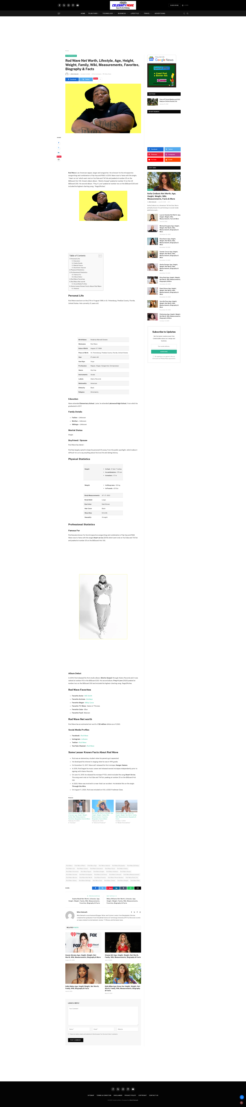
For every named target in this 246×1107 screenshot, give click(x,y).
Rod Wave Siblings (85, 880)
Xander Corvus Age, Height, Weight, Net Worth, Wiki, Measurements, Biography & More (169, 254)
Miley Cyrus (89, 703)
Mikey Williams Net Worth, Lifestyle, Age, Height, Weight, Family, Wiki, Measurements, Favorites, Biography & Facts (122, 901)
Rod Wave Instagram (86, 874)
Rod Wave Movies (71, 877)
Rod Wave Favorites (78, 279)
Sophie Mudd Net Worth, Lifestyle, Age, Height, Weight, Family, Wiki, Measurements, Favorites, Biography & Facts (84, 901)
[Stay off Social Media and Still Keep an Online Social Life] (152, 102)
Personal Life (75, 259)
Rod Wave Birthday (133, 865)
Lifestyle (135, 13)
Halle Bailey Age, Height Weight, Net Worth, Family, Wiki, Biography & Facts (82, 987)
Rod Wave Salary (71, 880)
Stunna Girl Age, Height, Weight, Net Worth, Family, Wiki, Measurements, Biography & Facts (123, 956)
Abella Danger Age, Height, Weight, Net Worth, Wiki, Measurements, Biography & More (169, 267)
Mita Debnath (75, 74)
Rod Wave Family (122, 868)
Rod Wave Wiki (135, 880)
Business (122, 13)
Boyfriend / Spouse (80, 267)
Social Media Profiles (80, 284)
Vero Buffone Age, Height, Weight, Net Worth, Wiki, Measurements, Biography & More (169, 304)
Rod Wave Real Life (132, 877)
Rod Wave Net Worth (86, 877)
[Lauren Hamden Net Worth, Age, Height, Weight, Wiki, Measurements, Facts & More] (152, 217)
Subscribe (174, 5)
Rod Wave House (125, 871)
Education (77, 261)
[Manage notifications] (241, 1102)
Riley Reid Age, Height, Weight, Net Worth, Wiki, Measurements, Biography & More (170, 279)
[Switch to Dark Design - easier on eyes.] (184, 13)
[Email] (59, 159)
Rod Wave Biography (118, 865)
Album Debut (78, 277)
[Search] (187, 13)
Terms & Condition (104, 1095)
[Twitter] (59, 147)
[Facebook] (59, 143)
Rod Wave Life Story (100, 874)
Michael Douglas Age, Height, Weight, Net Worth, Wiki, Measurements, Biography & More (169, 228)
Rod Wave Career (82, 868)
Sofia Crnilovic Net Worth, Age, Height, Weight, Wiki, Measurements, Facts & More (161, 196)
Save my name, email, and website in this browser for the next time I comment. (94, 1034)
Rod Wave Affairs (80, 865)
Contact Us (153, 1095)
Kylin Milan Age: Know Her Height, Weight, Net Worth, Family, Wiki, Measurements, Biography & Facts (122, 988)
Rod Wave (84, 736)
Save (96, 78)
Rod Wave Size (97, 880)
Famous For (77, 274)
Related (76, 288)
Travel (147, 13)
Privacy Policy (165, 358)
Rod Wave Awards (104, 865)
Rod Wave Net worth (78, 281)
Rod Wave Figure (86, 871)
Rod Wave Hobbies (112, 871)
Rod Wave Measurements (131, 874)
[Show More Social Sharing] (100, 79)
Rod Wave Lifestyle (115, 874)
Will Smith (88, 696)
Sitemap (91, 1095)
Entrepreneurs (71, 55)
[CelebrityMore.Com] (123, 5)
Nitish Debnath (134, 1100)
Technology (108, 13)
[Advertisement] (123, 33)
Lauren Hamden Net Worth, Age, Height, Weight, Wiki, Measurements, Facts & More (170, 217)
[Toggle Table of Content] (99, 255)
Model (150, 189)
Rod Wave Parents (100, 877)
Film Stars (93, 13)
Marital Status (78, 265)
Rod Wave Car (70, 868)
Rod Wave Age (92, 865)
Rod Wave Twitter (109, 880)
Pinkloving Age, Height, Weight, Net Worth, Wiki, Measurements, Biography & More (170, 316)
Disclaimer (118, 1095)
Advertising (160, 13)
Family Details (78, 263)
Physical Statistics (77, 270)
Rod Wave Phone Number (115, 877)
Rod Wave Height (99, 871)
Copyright (142, 1095)
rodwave (84, 739)
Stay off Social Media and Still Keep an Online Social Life (170, 100)
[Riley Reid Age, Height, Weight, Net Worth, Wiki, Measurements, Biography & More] (152, 280)
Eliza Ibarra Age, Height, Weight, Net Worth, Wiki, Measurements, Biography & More (169, 241)
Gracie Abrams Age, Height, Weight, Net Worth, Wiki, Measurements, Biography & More (83, 956)
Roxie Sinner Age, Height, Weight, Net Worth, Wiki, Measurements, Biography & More (169, 291)
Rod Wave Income (71, 874)
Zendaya (89, 699)
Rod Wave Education (96, 868)
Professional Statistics (79, 272)
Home (83, 13)
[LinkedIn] (59, 152)
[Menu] (59, 13)
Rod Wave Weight (123, 880)
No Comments (97, 74)
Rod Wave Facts (110, 868)
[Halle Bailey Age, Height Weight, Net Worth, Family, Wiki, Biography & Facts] (83, 973)
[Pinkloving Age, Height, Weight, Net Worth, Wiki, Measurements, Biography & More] (152, 316)
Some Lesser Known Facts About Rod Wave (86, 286)
